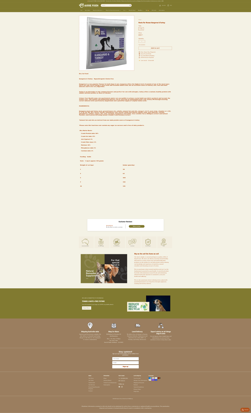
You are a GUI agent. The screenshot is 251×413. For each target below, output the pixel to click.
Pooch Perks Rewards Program (94, 388)
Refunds (136, 385)
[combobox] (116, 5)
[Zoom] (106, 42)
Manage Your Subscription (140, 380)
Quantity (141, 38)
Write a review (136, 226)
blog (156, 336)
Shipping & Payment (139, 382)
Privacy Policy (137, 389)
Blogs (105, 378)
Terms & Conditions (139, 387)
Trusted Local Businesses (110, 382)
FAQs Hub (136, 391)
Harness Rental (107, 380)
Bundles (140, 10)
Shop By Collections (97, 10)
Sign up (125, 366)
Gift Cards (154, 10)
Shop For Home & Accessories (113, 10)
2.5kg (141, 29)
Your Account (137, 378)
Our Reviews (92, 385)
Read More (86, 308)
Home (140, 19)
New (81, 10)
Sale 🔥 (147, 10)
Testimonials (92, 382)
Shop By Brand (132, 10)
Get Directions (114, 336)
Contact (91, 391)
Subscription (162, 10)
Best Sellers (87, 10)
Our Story (91, 378)
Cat (124, 10)
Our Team (91, 380)
